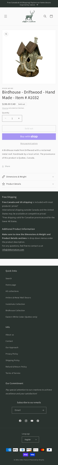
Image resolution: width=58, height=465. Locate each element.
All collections (12, 291)
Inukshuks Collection (15, 304)
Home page (11, 285)
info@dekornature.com (13, 249)
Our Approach (12, 347)
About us (10, 334)
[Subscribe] (43, 410)
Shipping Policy (13, 360)
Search (9, 278)
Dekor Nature (24, 460)
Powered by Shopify (37, 460)
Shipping (5, 108)
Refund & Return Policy (16, 366)
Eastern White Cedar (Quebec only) (21, 317)
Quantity (5, 113)
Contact (9, 341)
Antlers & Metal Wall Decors (18, 297)
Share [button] (7, 166)
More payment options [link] (29, 143)
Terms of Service (13, 373)
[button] (6, 16)
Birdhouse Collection (15, 310)
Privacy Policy (12, 354)
